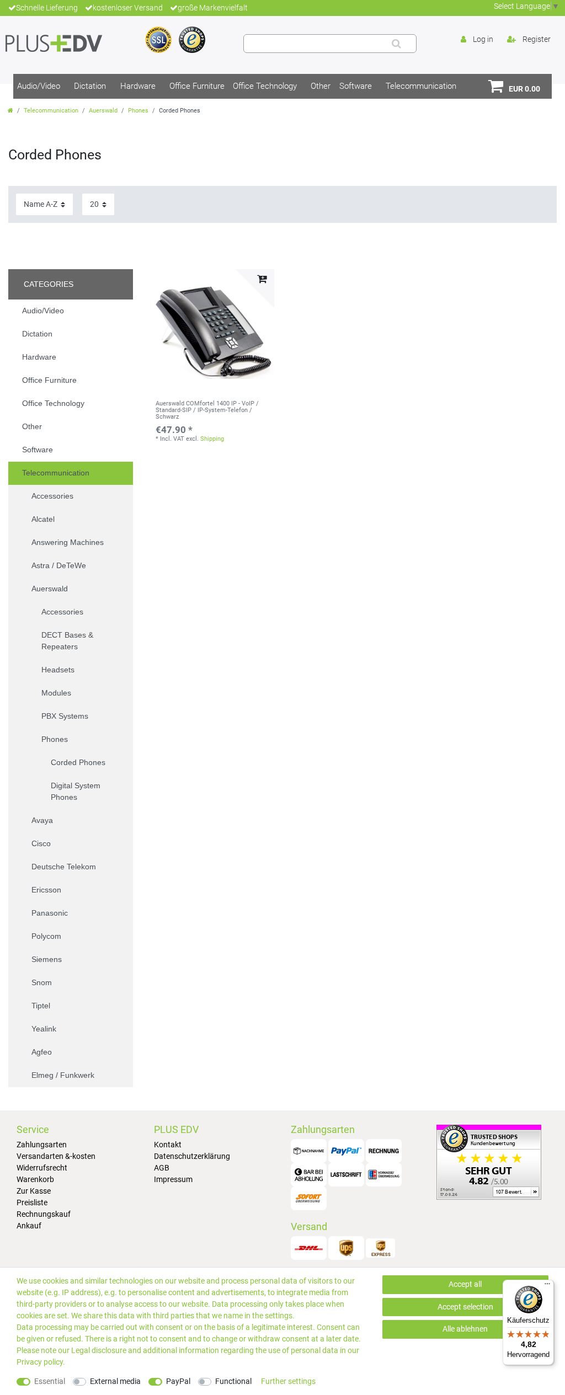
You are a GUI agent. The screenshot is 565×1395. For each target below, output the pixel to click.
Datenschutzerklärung (192, 1156)
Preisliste (32, 1202)
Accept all (465, 1284)
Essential (49, 1381)
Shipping (212, 438)
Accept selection (465, 1306)
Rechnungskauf (44, 1214)
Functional (233, 1381)
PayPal (178, 1381)
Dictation (90, 86)
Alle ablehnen (465, 1328)
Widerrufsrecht (42, 1167)
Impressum (173, 1179)
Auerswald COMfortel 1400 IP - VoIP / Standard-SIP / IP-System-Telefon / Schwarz (207, 410)
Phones (138, 110)
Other (321, 86)
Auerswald (103, 110)
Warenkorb (35, 1179)
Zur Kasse (34, 1190)
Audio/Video (38, 86)
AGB (161, 1167)
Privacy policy (40, 1361)
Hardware (138, 86)
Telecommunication (421, 86)
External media (115, 1381)
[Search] (396, 43)
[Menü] (547, 1286)
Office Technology (265, 86)
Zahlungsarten (42, 1144)
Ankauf (29, 1225)
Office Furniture (197, 86)
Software (355, 86)
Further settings (288, 1381)
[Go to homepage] (10, 110)
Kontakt (168, 1144)
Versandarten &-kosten (56, 1156)
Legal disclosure (98, 1350)
